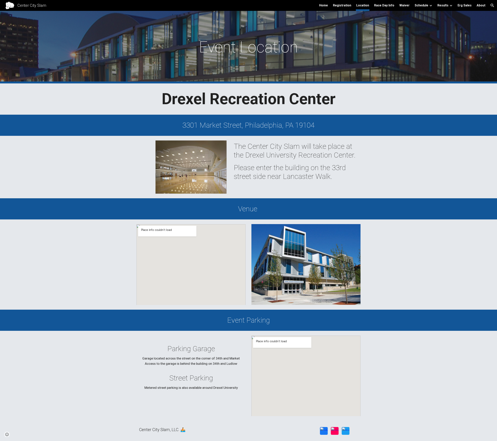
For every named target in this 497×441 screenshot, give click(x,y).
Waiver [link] (404, 5)
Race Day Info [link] (384, 5)
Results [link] (442, 5)
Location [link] (362, 5)
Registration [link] (342, 5)
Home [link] (323, 5)
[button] (492, 5)
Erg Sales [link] (465, 5)
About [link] (481, 5)
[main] (248, 47)
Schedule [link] (421, 5)
